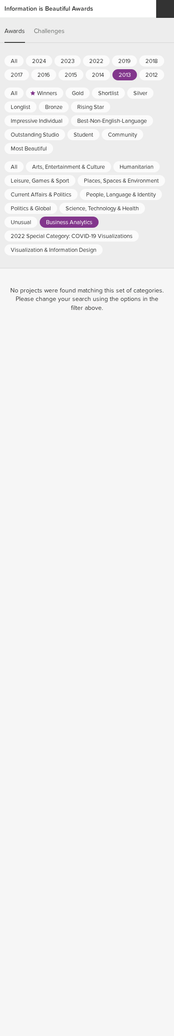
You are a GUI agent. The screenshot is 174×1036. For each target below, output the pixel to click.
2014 (98, 75)
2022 (96, 61)
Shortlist (108, 93)
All (14, 61)
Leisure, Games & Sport (40, 180)
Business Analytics (69, 222)
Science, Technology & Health (102, 208)
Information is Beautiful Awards (48, 9)
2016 (43, 75)
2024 (39, 61)
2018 (151, 61)
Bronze (53, 107)
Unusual (21, 222)
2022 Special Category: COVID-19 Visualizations (72, 236)
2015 (71, 75)
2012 (151, 75)
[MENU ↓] (165, 9)
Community (122, 134)
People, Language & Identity (121, 194)
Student (83, 134)
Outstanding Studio (35, 134)
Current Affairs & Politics (41, 194)
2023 (68, 61)
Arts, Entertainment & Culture (68, 167)
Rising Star (90, 107)
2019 (124, 61)
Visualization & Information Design (53, 250)
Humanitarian (136, 167)
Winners (47, 93)
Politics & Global (31, 208)
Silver (140, 93)
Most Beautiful (29, 148)
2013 (125, 75)
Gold (77, 93)
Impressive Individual (36, 121)
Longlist (20, 107)
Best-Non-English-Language (112, 121)
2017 (17, 75)
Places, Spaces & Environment (121, 180)
